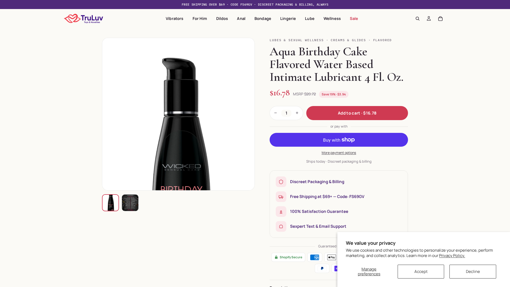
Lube (309, 18)
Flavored (382, 40)
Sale (354, 18)
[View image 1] (110, 202)
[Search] (417, 18)
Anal (241, 18)
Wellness (332, 18)
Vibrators (174, 18)
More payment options (339, 152)
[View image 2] (130, 202)
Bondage (262, 18)
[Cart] (440, 18)
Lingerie (288, 18)
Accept (421, 271)
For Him (200, 18)
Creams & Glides (348, 40)
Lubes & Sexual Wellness (297, 40)
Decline (473, 271)
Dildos (222, 18)
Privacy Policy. (452, 255)
